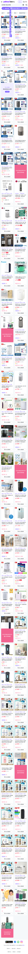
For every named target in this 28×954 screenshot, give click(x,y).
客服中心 (8, 948)
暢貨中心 (10, 14)
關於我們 (13, 948)
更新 (23, 945)
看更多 (10, 35)
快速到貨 (10, 17)
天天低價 (10, 20)
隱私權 (14, 951)
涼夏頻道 (10, 22)
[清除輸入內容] (23, 5)
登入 (20, 1)
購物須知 (19, 948)
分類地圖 (18, 951)
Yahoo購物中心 (9, 2)
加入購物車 (8, 40)
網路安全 (9, 951)
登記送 (10, 11)
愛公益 (10, 33)
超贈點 (25, 8)
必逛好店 (10, 25)
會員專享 (10, 30)
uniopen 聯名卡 (16, 8)
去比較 (7, 91)
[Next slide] (12, 22)
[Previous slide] (2, 22)
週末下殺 (10, 28)
